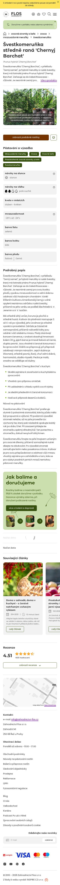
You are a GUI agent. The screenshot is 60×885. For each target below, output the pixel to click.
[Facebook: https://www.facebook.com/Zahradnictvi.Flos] (23, 864)
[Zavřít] (58, 2)
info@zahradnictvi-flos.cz (24, 719)
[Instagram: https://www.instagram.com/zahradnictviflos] (5, 864)
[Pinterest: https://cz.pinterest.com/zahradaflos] (17, 864)
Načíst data (19, 538)
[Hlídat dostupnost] (53, 137)
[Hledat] (49, 14)
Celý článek (15, 629)
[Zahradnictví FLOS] (12, 14)
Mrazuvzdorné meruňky (15, 154)
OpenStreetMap (50, 705)
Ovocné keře (48, 154)
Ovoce (34, 154)
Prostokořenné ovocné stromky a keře (22, 159)
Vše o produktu (49, 80)
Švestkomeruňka (12, 165)
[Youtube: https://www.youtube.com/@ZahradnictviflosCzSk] (11, 864)
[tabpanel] (30, 24)
